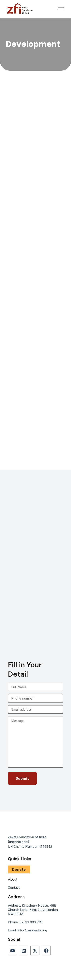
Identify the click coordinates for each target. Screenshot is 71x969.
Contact (14, 887)
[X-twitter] (34, 950)
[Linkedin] (23, 950)
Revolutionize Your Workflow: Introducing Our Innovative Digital (35, 380)
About (12, 879)
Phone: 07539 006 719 (25, 922)
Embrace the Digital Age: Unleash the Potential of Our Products (33, 143)
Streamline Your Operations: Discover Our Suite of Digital (33, 261)
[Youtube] (12, 950)
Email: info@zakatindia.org (27, 930)
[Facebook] (46, 950)
